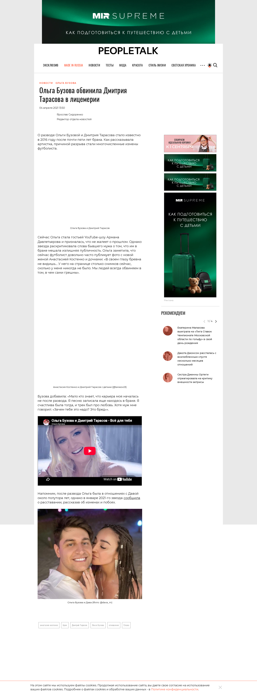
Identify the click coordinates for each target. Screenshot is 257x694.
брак (65, 625)
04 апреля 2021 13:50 (52, 107)
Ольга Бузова (98, 625)
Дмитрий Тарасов (79, 625)
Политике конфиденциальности (174, 689)
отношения (114, 625)
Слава (126, 625)
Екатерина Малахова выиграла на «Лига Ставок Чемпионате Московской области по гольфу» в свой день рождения (194, 335)
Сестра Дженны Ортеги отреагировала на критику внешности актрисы (194, 378)
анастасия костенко (49, 625)
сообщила (132, 498)
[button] (216, 321)
